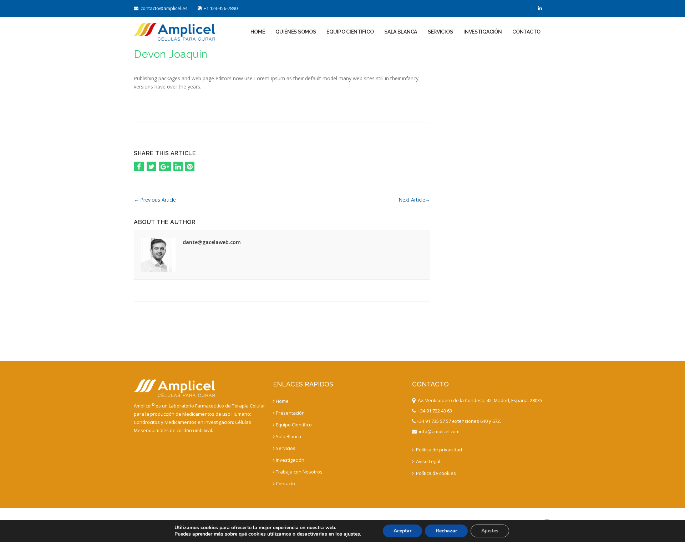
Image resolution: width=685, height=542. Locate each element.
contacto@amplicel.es (163, 8)
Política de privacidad (438, 449)
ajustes (352, 534)
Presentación (290, 413)
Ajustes (489, 530)
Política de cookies (435, 473)
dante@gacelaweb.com (212, 242)
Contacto (526, 32)
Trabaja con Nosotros (299, 471)
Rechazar (446, 530)
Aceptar (402, 530)
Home (257, 32)
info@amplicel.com (438, 431)
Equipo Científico (350, 32)
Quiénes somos (295, 32)
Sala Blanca (400, 32)
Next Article (414, 199)
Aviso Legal (427, 461)
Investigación (482, 32)
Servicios (440, 32)
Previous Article (155, 199)
